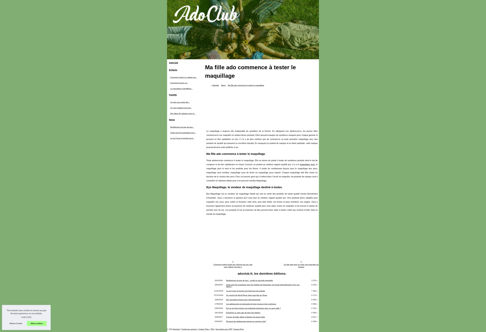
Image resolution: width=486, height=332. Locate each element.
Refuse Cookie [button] (16, 323)
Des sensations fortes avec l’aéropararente (243, 300)
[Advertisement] (262, 106)
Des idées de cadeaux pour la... (183, 113)
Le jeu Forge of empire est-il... (182, 138)
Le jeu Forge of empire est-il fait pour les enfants (245, 291)
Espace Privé (239, 329)
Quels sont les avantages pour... (183, 133)
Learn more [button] (26, 317)
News (223, 85)
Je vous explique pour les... (181, 108)
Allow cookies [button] (37, 323)
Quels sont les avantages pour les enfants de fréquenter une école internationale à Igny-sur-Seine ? (263, 286)
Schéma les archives (189, 329)
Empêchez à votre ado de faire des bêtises (243, 313)
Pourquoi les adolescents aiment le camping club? (246, 321)
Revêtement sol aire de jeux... (182, 127)
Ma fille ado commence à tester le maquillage (246, 85)
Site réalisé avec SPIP (224, 329)
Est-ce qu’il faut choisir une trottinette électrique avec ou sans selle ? (253, 308)
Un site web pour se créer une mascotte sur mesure (301, 266)
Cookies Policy (203, 329)
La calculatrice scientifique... (181, 89)
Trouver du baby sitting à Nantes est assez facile (245, 317)
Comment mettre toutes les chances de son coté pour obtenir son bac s (233, 266)
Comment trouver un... (179, 83)
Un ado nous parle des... (180, 102)
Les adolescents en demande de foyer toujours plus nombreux (251, 304)
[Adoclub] (243, 29)
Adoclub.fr (176, 329)
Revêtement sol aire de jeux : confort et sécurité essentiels (249, 280)
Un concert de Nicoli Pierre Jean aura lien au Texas (246, 295)
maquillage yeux (307, 164)
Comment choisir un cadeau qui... (183, 77)
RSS (212, 329)
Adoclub (215, 85)
